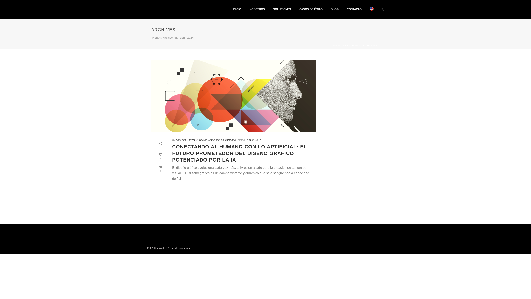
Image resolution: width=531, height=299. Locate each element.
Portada (338, 45)
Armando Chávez (185, 139)
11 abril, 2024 (253, 139)
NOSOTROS (257, 9)
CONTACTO (354, 9)
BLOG (335, 9)
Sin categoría (228, 139)
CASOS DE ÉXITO (311, 9)
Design (203, 139)
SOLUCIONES (282, 9)
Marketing (214, 139)
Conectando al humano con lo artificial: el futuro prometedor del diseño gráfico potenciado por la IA (239, 153)
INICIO (237, 9)
